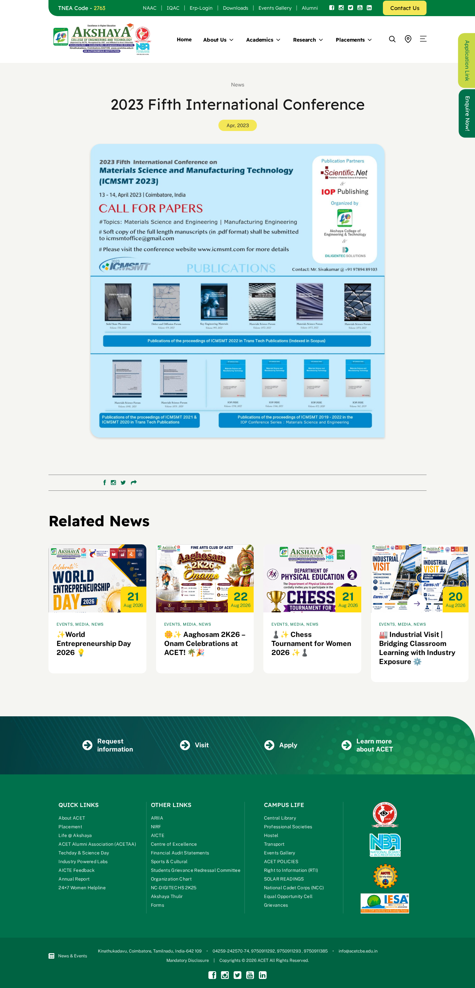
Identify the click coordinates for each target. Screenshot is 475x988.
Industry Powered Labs (83, 861)
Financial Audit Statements (180, 852)
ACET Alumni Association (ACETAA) (97, 844)
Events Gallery (275, 8)
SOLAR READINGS (284, 879)
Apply (288, 745)
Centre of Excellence (174, 844)
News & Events (72, 955)
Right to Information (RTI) (291, 870)
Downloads (235, 8)
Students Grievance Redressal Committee (195, 870)
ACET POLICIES (281, 861)
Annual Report (74, 879)
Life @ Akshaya (75, 835)
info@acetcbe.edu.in (358, 951)
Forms (157, 905)
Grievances (276, 905)
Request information (115, 745)
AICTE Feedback (76, 870)
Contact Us (404, 8)
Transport (274, 844)
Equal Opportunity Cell (288, 896)
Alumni (310, 8)
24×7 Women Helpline (82, 887)
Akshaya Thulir (167, 896)
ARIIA (157, 818)
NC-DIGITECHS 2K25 (174, 887)
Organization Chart (171, 879)
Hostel (271, 835)
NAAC (149, 8)
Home (184, 39)
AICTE (158, 835)
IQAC (173, 8)
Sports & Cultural (169, 861)
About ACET (71, 818)
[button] (423, 39)
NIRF (156, 826)
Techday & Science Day (83, 852)
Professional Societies (288, 826)
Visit (202, 745)
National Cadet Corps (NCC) (294, 887)
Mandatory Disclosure (187, 960)
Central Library (280, 818)
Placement (70, 826)
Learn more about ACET (374, 745)
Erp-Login (201, 8)
